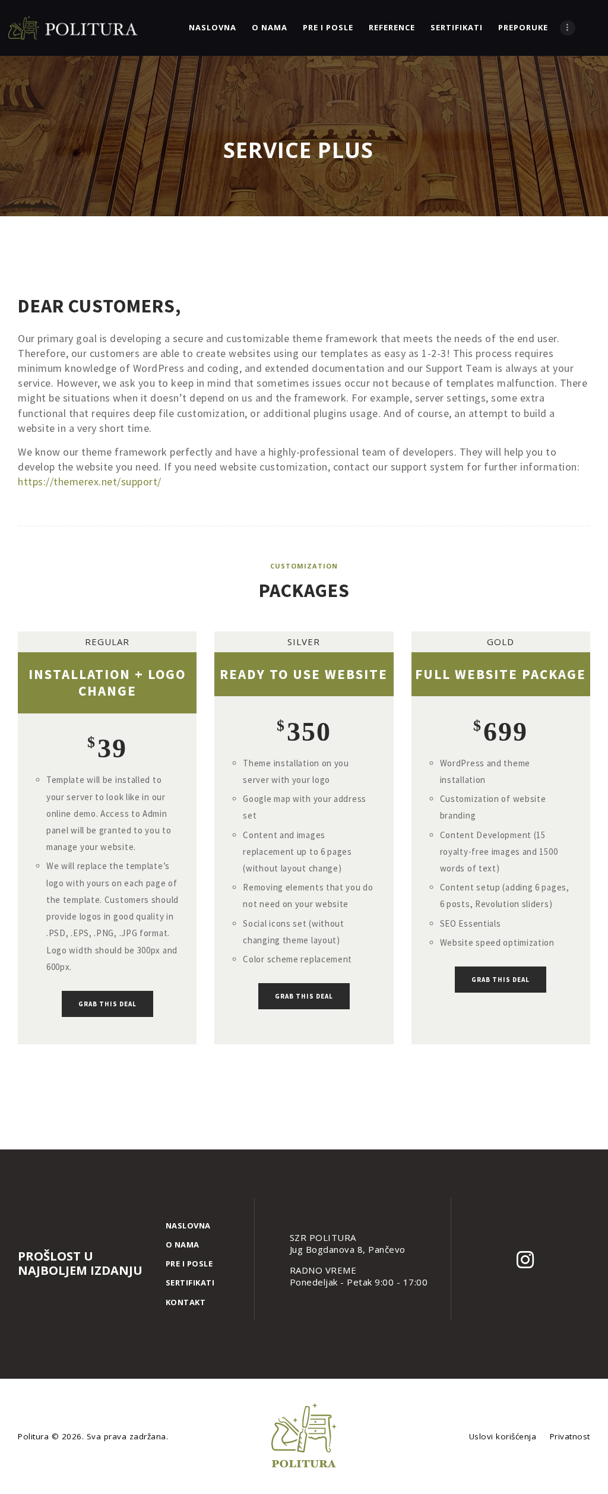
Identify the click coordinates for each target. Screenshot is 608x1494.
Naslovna (188, 1225)
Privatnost (570, 1436)
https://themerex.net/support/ (90, 481)
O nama (183, 1244)
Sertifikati (190, 1282)
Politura (35, 1436)
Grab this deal (107, 1004)
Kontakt (186, 1302)
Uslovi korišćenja (503, 1436)
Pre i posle (189, 1263)
